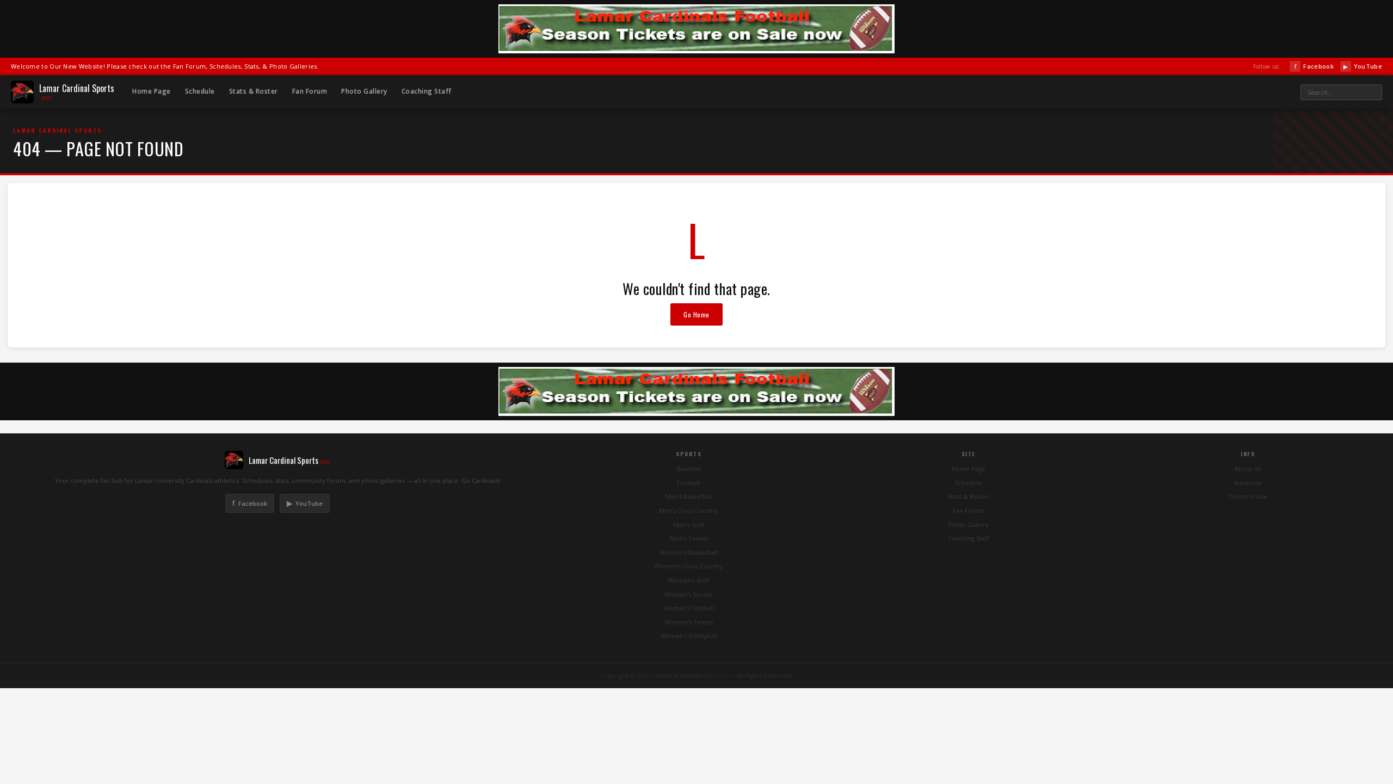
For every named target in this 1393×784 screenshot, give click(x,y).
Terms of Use (1247, 496)
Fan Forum (310, 91)
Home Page (151, 91)
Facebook (1314, 66)
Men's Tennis (689, 538)
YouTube (1362, 66)
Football (688, 483)
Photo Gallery (364, 91)
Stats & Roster (253, 91)
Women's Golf (688, 580)
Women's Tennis (689, 622)
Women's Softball (689, 608)
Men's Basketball (689, 496)
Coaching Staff (427, 91)
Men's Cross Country (688, 510)
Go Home (696, 314)
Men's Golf (688, 524)
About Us (1248, 468)
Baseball (689, 468)
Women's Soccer (688, 594)
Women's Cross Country (688, 566)
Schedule (200, 91)
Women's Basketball (689, 552)
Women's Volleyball (689, 636)
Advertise (1248, 483)
